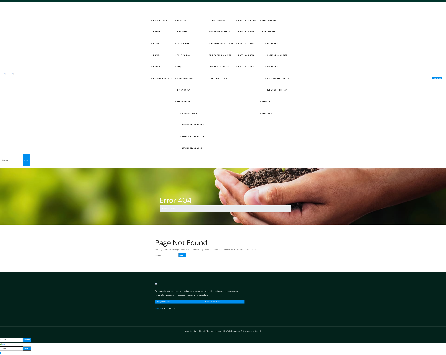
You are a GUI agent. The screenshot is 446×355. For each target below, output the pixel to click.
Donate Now (183, 90)
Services (208, 9)
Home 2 (156, 32)
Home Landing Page (162, 78)
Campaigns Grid (185, 78)
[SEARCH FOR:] (12, 160)
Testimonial (183, 55)
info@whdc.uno (163, 301)
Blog (259, 9)
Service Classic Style (193, 125)
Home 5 (156, 67)
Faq (179, 67)
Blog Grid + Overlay (277, 90)
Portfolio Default (247, 20)
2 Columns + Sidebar (277, 55)
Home (151, 9)
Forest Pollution (218, 78)
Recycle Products (218, 20)
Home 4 (157, 55)
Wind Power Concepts (220, 55)
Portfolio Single (247, 67)
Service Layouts (185, 102)
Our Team (182, 32)
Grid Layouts (268, 32)
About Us (182, 20)
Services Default (190, 113)
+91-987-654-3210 (211, 301)
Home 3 (156, 43)
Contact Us (295, 9)
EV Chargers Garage (219, 67)
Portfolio (239, 9)
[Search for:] (166, 255)
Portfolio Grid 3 (247, 43)
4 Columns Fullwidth (278, 78)
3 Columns (272, 67)
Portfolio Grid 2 (247, 32)
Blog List (267, 102)
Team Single (183, 43)
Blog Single (268, 113)
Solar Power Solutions (221, 43)
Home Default (160, 20)
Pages (175, 9)
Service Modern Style (193, 136)
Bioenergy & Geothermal (221, 32)
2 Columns (272, 43)
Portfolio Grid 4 (247, 55)
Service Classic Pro (192, 148)
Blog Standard (269, 20)
